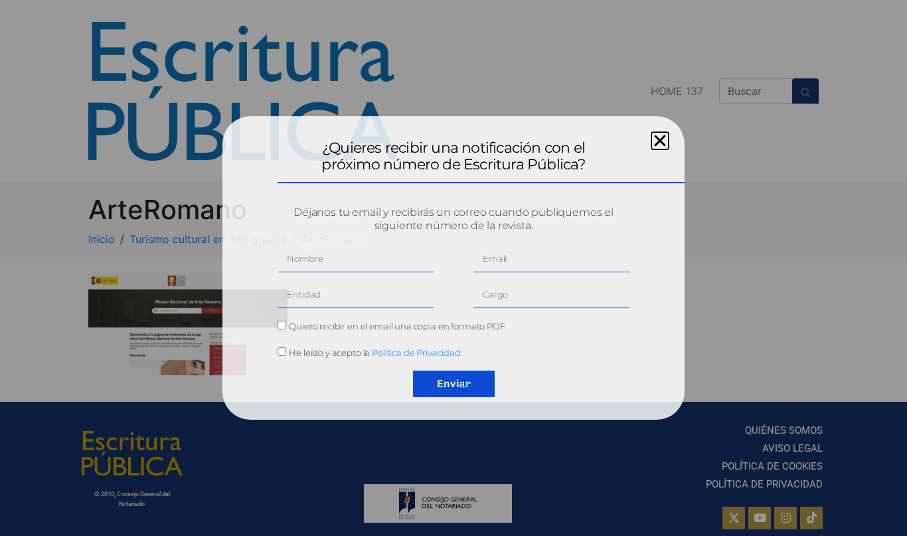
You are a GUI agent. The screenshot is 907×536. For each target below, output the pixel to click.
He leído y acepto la (375, 352)
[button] (660, 141)
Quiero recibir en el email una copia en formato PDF (397, 326)
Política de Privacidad (416, 352)
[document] (453, 268)
